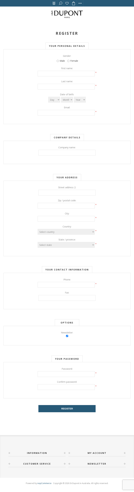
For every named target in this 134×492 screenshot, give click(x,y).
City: (67, 213)
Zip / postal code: (67, 200)
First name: (67, 68)
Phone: (67, 279)
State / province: (67, 239)
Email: (67, 107)
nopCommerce (44, 483)
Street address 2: (67, 187)
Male (62, 60)
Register (67, 408)
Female (74, 60)
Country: (67, 226)
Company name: (67, 147)
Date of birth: (67, 94)
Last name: (67, 81)
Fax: (67, 292)
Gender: (67, 55)
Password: (67, 368)
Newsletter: (67, 332)
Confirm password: (67, 381)
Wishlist (67, 3)
